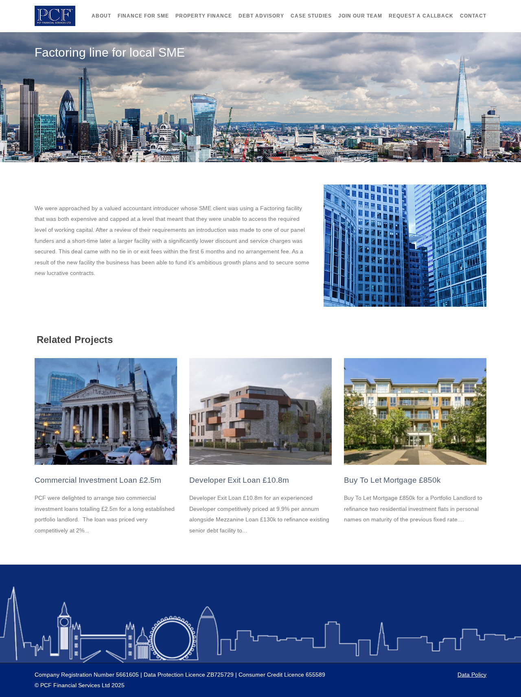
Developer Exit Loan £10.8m (239, 480)
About (101, 16)
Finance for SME (143, 16)
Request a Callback (421, 16)
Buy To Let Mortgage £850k (392, 480)
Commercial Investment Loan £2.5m (98, 480)
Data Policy (472, 674)
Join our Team (360, 16)
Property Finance (203, 16)
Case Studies (311, 16)
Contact (473, 16)
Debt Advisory (261, 16)
